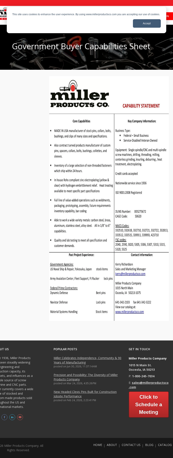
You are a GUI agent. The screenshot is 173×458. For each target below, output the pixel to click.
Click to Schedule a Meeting (148, 404)
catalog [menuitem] (165, 445)
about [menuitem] (112, 445)
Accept (147, 23)
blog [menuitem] (149, 445)
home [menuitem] (97, 445)
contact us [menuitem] (131, 445)
